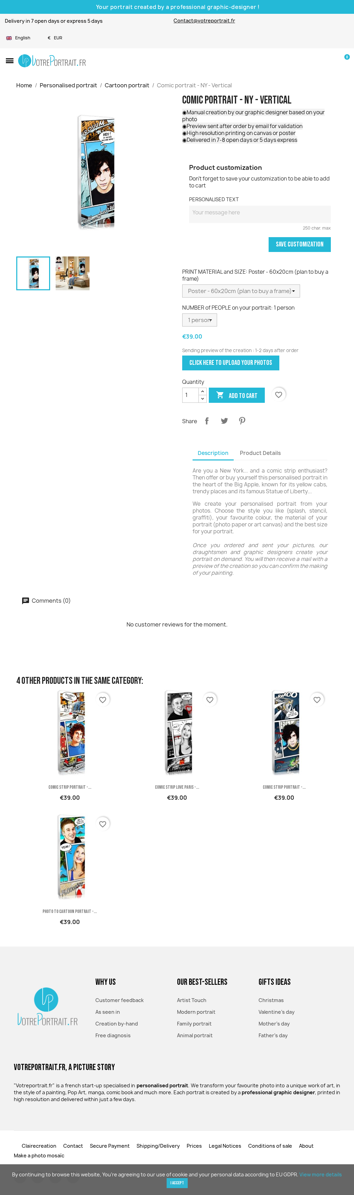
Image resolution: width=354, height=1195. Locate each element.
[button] (9, 61)
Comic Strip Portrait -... (69, 787)
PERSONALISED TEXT (214, 199)
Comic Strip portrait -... (284, 787)
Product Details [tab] (260, 453)
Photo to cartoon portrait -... (70, 911)
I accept (177, 1183)
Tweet (224, 421)
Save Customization (300, 244)
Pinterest (242, 421)
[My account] (332, 61)
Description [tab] (213, 453)
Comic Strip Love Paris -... (177, 787)
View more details (320, 1174)
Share (207, 421)
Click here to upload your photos (230, 363)
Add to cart (237, 395)
